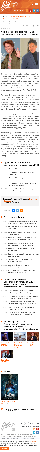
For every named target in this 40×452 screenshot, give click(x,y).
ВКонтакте (33, 199)
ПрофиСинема (5, 21)
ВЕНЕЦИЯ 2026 (14, 16)
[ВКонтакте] (13, 210)
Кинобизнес (14, 18)
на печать (33, 26)
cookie (34, 442)
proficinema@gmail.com (30, 426)
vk (37, 10)
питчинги (5, 18)
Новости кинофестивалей (8, 23)
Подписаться (18, 10)
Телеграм (7, 201)
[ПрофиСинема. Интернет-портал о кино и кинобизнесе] (9, 4)
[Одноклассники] (21, 210)
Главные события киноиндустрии (18, 21)
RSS (27, 10)
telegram (34, 10)
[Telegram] (17, 210)
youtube (30, 10)
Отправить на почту (38, 25)
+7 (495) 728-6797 (30, 423)
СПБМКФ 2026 (25, 16)
